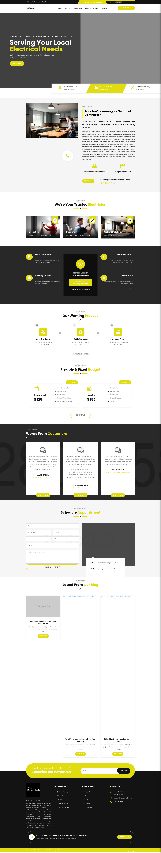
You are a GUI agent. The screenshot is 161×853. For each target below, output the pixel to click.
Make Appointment (52, 567)
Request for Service (80, 354)
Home (59, 8)
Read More (88, 181)
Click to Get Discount (80, 290)
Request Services (126, 8)
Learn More (17, 63)
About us (67, 8)
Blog (95, 8)
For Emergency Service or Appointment (115, 180)
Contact (104, 8)
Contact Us (80, 415)
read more (43, 636)
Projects (88, 8)
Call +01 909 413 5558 (94, 2)
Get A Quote (124, 837)
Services (77, 8)
